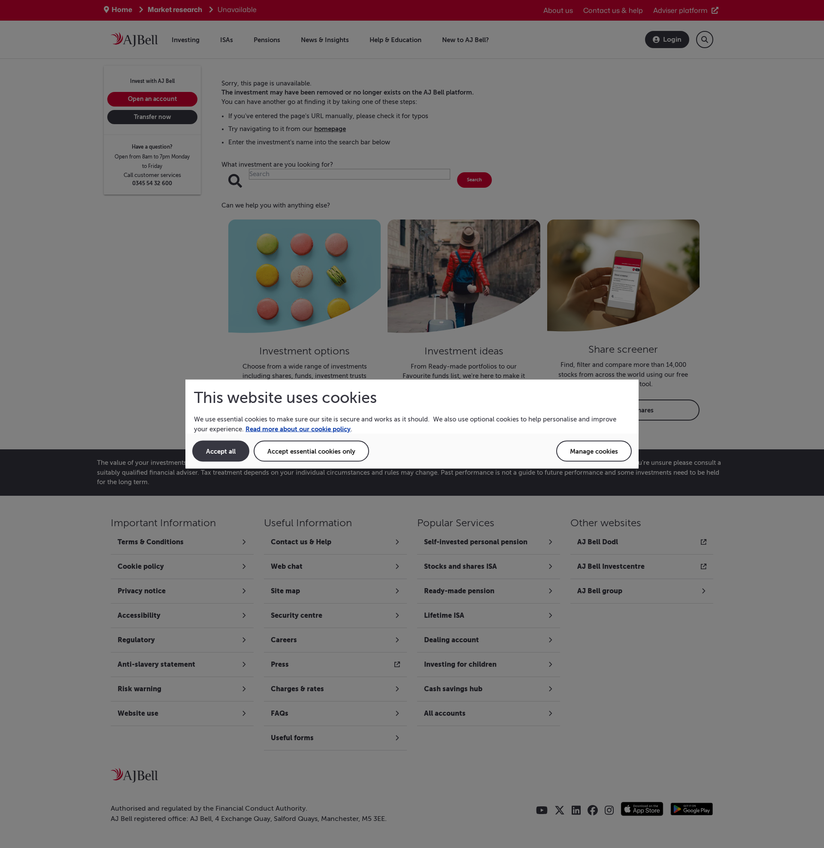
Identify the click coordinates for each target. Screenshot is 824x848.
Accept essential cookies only (311, 451)
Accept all (221, 451)
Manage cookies (594, 451)
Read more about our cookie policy (298, 428)
